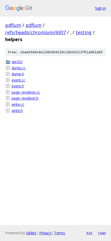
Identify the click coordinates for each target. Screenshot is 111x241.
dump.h (18, 73)
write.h (17, 110)
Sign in (100, 8)
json (102, 232)
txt (89, 232)
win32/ (17, 61)
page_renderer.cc (26, 92)
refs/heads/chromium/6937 (35, 32)
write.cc (18, 104)
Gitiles (31, 232)
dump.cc (19, 67)
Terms (59, 232)
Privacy (45, 232)
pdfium (13, 25)
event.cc (18, 80)
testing (84, 32)
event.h (18, 86)
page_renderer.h (25, 98)
